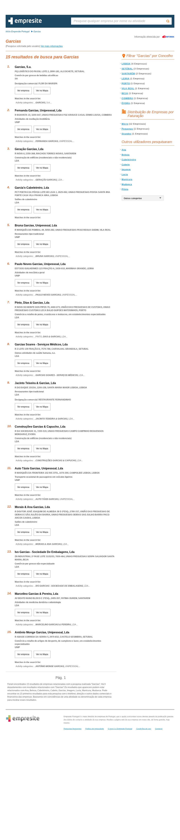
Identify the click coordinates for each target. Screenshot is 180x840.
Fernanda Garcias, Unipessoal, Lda (38, 110)
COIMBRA (127, 98)
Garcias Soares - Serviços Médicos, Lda (41, 344)
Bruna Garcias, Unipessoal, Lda (36, 225)
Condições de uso (143, 729)
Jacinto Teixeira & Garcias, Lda (35, 383)
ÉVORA (126, 103)
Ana (124, 150)
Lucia (125, 174)
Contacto (158, 729)
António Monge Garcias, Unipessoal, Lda (42, 632)
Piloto (125, 189)
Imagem (126, 169)
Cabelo (126, 164)
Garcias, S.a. (23, 66)
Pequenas (127, 129)
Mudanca (127, 184)
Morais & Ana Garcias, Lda (32, 507)
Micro (125, 124)
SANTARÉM (128, 73)
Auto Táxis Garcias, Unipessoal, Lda (39, 468)
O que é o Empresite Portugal (120, 729)
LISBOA (126, 64)
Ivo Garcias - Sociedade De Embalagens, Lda (45, 551)
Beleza (126, 155)
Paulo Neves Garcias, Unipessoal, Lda (40, 264)
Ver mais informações (52, 46)
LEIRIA (126, 78)
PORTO (126, 83)
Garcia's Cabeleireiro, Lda (32, 187)
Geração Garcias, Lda (29, 149)
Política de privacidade (94, 729)
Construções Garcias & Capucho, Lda (40, 426)
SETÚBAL (127, 69)
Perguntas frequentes (72, 729)
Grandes (126, 134)
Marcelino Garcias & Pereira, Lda (36, 593)
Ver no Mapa (42, 90)
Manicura (127, 179)
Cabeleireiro (129, 160)
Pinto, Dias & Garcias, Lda (32, 302)
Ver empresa (23, 90)
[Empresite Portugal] (25, 23)
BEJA (125, 93)
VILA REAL (128, 88)
